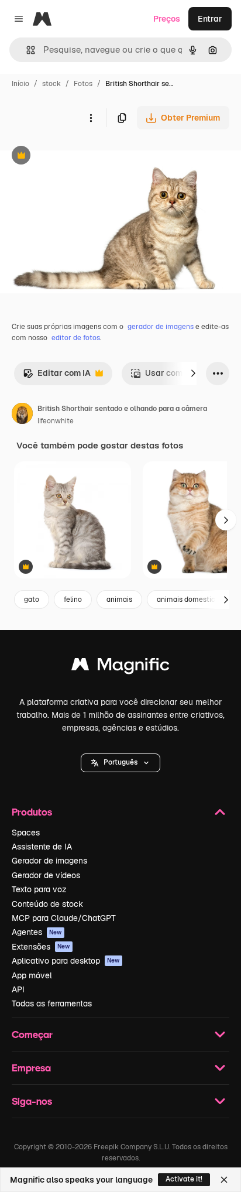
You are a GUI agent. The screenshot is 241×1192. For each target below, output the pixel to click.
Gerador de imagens (49, 860)
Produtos (32, 812)
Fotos (83, 83)
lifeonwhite (55, 421)
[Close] (224, 1180)
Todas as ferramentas (52, 1003)
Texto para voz (39, 889)
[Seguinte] (193, 373)
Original (74, 156)
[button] (120, 762)
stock (51, 83)
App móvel (32, 975)
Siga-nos (32, 1101)
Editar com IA (57, 376)
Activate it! (184, 1179)
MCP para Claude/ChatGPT (64, 918)
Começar (32, 1034)
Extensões (41, 946)
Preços (166, 18)
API (18, 989)
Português (120, 762)
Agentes (37, 932)
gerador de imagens (161, 326)
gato (31, 599)
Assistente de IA (42, 846)
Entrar (210, 18)
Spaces (26, 832)
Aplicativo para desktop (66, 960)
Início (20, 83)
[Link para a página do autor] (22, 415)
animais (119, 599)
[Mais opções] (90, 117)
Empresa (31, 1067)
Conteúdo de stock (47, 904)
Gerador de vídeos (46, 875)
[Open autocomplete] (26, 50)
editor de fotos (75, 337)
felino (73, 599)
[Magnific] (120, 667)
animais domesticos (190, 599)
